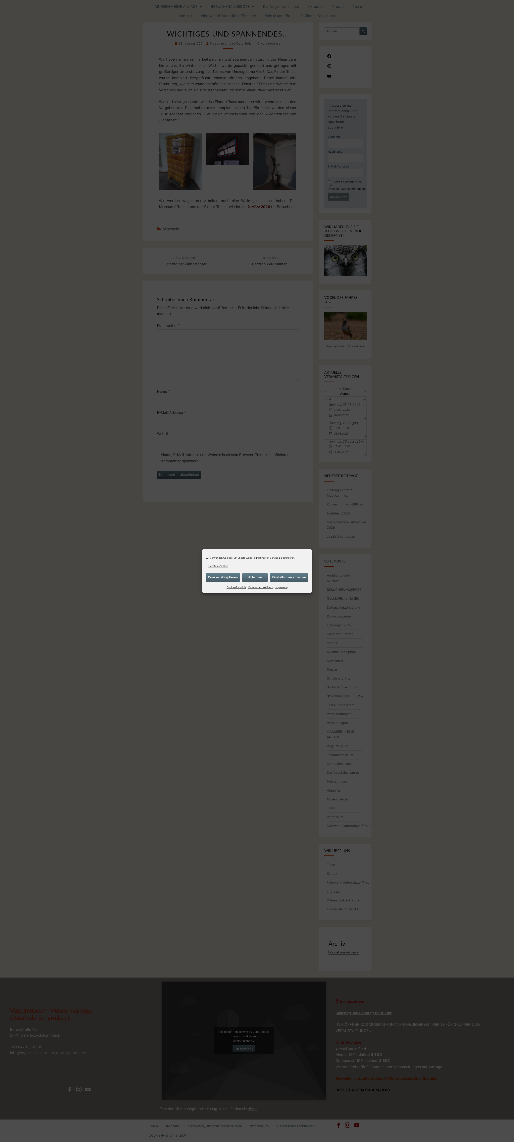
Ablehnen (255, 577)
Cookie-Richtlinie (236, 587)
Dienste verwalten (218, 565)
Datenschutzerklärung (260, 587)
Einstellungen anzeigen (289, 577)
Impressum (281, 587)
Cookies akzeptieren (223, 577)
